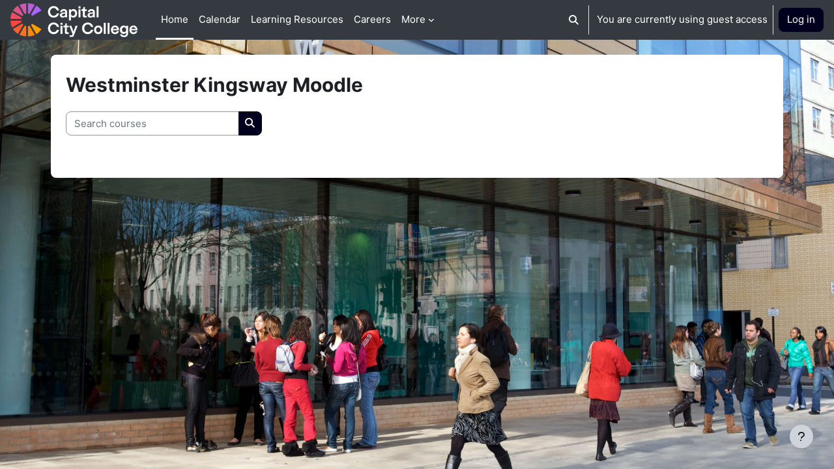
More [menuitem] (413, 19)
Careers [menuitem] (372, 19)
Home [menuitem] (174, 19)
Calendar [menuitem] (219, 19)
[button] (574, 20)
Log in (801, 19)
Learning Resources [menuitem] (297, 19)
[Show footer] (801, 436)
